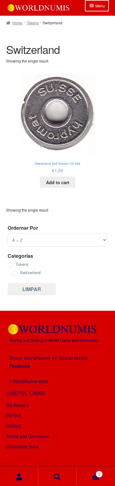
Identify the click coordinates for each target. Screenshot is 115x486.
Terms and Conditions (27, 436)
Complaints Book (22, 446)
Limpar (31, 289)
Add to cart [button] (57, 182)
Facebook (19, 366)
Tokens (33, 22)
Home (17, 22)
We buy (13, 415)
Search (57, 477)
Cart (88, 472)
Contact (13, 426)
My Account (17, 405)
